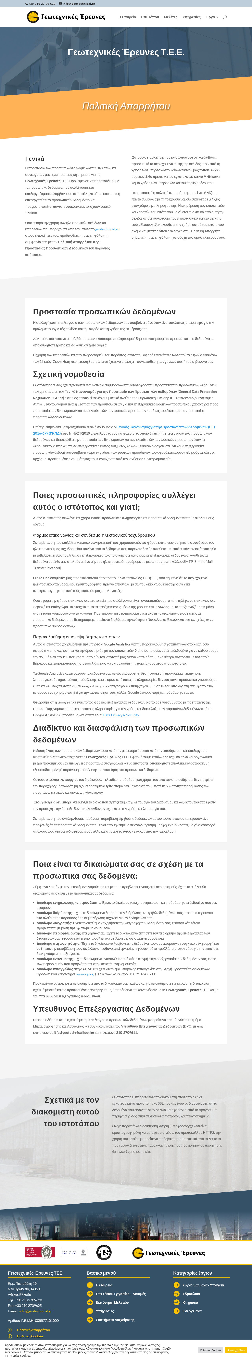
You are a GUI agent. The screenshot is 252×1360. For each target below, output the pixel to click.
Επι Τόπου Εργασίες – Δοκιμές (121, 1294)
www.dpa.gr (85, 974)
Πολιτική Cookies (30, 1336)
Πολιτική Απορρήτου (33, 1330)
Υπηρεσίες (192, 17)
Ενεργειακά (192, 1311)
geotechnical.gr (107, 229)
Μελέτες (170, 17)
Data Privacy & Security (121, 715)
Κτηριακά (190, 1302)
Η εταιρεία (104, 1285)
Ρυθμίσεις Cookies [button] (210, 1350)
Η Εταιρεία (127, 17)
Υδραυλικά (191, 1294)
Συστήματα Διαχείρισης (115, 1320)
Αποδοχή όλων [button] (236, 1350)
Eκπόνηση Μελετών (112, 1302)
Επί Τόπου (150, 17)
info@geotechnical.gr (35, 1311)
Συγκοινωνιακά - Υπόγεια (203, 1285)
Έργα (210, 17)
